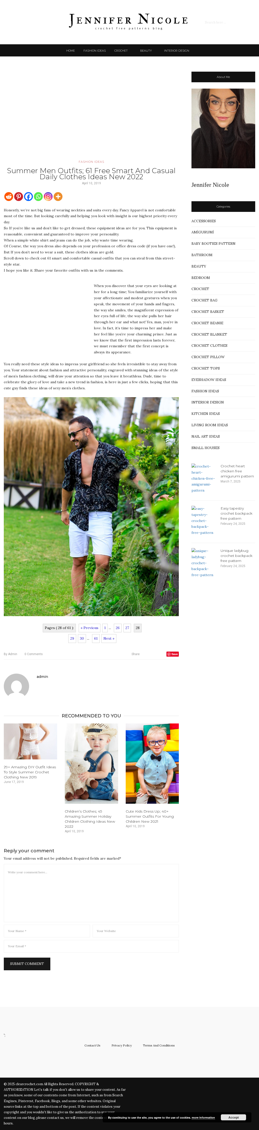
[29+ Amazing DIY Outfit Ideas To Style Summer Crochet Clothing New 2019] (30, 741)
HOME (70, 50)
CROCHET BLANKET (209, 334)
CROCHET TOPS (205, 368)
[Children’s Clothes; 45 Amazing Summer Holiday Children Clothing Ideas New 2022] (91, 763)
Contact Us (92, 1045)
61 (96, 638)
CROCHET (121, 50)
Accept (233, 1117)
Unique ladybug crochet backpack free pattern (236, 555)
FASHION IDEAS (94, 50)
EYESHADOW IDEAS (208, 379)
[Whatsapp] (38, 196)
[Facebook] (28, 196)
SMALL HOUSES (205, 448)
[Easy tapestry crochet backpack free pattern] (204, 521)
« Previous (89, 627)
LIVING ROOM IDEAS (209, 425)
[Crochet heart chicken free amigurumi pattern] (204, 478)
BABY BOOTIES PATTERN (213, 243)
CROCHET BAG (204, 300)
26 (118, 627)
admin (10, 654)
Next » (108, 638)
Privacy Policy (122, 1045)
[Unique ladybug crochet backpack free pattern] (204, 563)
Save (174, 654)
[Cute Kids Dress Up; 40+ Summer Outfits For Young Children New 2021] (152, 763)
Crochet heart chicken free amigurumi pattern (237, 471)
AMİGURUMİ (202, 232)
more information (203, 1117)
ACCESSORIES (203, 221)
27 (127, 627)
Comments (34, 654)
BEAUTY (146, 50)
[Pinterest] (18, 196)
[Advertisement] (91, 115)
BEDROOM (200, 277)
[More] (58, 196)
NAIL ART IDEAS (205, 436)
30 (82, 638)
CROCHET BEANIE (207, 323)
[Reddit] (8, 196)
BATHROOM (201, 255)
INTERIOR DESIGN (176, 50)
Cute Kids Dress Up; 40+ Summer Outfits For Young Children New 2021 (150, 816)
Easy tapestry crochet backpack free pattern (236, 513)
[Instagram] (48, 196)
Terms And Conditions (159, 1045)
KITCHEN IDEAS (205, 413)
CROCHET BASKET (207, 311)
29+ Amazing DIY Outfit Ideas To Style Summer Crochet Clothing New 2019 (30, 772)
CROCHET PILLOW (208, 357)
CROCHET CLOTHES (209, 345)
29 (72, 638)
